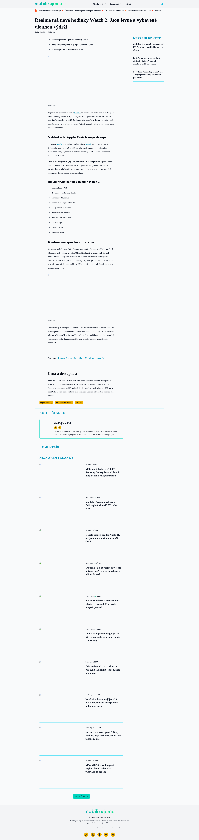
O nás (73, 828)
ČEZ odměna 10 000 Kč (114, 11)
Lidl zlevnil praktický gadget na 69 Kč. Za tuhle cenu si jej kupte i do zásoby (148, 47)
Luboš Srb (89, 662)
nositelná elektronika (64, 402)
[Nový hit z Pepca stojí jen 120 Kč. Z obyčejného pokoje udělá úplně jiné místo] (61, 706)
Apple (59, 144)
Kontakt (90, 828)
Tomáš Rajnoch (90, 497)
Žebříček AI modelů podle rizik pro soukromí (83, 11)
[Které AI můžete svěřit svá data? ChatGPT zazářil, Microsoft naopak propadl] (61, 607)
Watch (88, 144)
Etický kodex (102, 828)
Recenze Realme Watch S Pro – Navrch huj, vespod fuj (81, 358)
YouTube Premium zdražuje (50, 11)
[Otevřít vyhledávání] (162, 4)
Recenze (158, 11)
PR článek (88, 464)
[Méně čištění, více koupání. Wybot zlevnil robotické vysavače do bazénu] (61, 772)
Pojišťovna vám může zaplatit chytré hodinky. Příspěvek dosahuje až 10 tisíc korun (146, 61)
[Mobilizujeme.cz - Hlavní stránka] (48, 4)
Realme (77, 113)
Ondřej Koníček (40, 32)
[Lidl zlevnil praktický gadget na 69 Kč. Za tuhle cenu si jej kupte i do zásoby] (61, 640)
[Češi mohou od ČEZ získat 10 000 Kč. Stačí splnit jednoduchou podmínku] (61, 673)
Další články (81, 796)
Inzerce (81, 828)
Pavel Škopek (89, 695)
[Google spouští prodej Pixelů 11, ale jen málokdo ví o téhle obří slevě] (61, 541)
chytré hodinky (46, 402)
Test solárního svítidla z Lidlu (139, 11)
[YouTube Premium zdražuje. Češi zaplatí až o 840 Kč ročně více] (61, 509)
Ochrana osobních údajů (119, 828)
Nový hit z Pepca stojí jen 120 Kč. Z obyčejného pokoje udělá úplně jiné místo (148, 75)
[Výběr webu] (65, 4)
